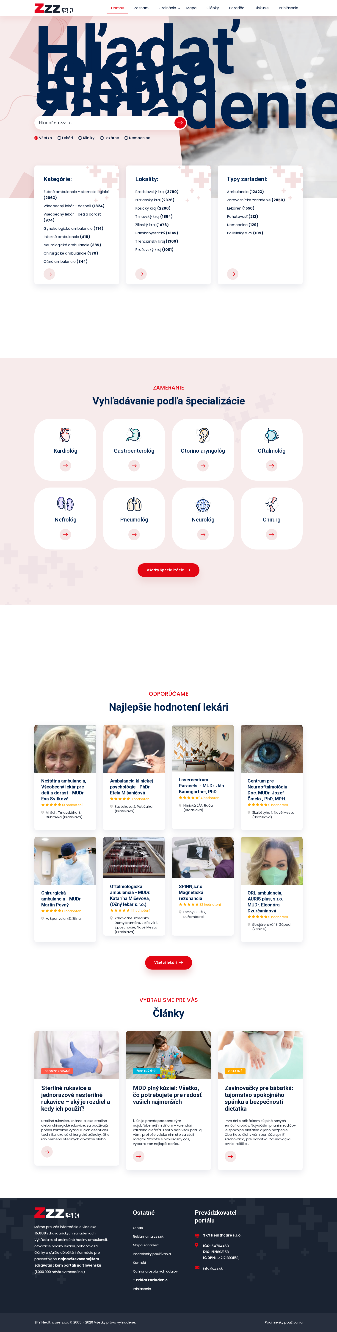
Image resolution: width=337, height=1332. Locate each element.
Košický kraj (153, 208)
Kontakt (139, 1262)
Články (213, 8)
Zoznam (141, 8)
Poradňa (236, 8)
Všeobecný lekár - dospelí (74, 206)
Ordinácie (167, 8)
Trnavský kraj (154, 216)
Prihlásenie (288, 8)
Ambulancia (245, 191)
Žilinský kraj (152, 224)
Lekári (67, 137)
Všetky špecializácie (165, 570)
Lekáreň (240, 208)
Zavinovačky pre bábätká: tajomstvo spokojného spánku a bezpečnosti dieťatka (259, 1098)
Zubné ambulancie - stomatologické (76, 194)
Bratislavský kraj (157, 191)
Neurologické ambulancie (72, 245)
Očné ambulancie (66, 261)
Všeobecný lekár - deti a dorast (72, 217)
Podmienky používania (152, 1253)
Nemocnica (242, 224)
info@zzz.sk (213, 1268)
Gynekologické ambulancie (73, 228)
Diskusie (261, 8)
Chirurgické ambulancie (71, 253)
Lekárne (112, 137)
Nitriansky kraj (154, 200)
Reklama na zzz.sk (148, 1236)
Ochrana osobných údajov (155, 1271)
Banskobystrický (156, 233)
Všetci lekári (165, 962)
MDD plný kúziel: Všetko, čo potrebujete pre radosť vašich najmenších (167, 1095)
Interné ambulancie (67, 236)
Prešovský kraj (154, 249)
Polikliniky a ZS (245, 233)
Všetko (45, 137)
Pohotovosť (242, 216)
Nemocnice (139, 137)
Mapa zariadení (146, 1245)
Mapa (191, 8)
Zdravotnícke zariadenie (256, 200)
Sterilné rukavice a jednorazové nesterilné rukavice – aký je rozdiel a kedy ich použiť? (75, 1098)
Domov (117, 8)
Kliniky (88, 137)
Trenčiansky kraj (156, 241)
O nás (138, 1227)
